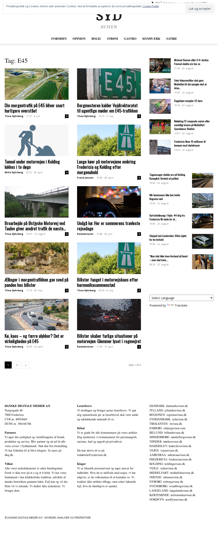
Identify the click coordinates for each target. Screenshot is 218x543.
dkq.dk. (9, 455)
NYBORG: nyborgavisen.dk (166, 482)
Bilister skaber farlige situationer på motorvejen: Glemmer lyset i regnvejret (109, 338)
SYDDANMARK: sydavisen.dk (168, 419)
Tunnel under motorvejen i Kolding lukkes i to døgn (32, 164)
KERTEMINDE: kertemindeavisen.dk (172, 495)
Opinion (79, 38)
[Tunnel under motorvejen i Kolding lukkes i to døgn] (37, 140)
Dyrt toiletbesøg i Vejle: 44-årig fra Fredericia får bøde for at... (167, 217)
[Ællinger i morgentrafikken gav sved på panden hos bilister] (37, 258)
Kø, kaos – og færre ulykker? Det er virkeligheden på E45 (34, 338)
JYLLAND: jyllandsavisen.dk (167, 410)
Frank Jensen (85, 177)
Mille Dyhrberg (14, 172)
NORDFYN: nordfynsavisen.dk (168, 499)
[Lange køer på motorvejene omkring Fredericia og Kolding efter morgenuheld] (109, 140)
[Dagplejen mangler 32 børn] (160, 106)
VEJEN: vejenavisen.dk (163, 450)
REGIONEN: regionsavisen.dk (167, 415)
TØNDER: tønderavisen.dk (165, 441)
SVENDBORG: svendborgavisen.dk (171, 486)
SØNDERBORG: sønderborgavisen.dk (172, 437)
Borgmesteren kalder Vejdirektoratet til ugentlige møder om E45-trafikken (107, 108)
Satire (171, 38)
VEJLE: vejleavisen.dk (163, 468)
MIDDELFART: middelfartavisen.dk (171, 473)
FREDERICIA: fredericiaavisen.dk (170, 459)
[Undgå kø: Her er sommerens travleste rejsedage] (109, 202)
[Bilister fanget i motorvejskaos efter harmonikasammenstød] (109, 258)
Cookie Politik (150, 6)
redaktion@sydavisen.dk (91, 455)
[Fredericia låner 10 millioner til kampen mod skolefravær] (160, 147)
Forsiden (59, 38)
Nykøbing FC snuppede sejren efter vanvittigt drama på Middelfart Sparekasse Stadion (192, 125)
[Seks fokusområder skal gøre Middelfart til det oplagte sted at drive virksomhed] (160, 86)
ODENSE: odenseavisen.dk (165, 477)
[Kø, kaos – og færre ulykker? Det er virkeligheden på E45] (37, 314)
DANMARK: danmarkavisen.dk (168, 406)
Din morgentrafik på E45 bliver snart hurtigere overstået (35, 108)
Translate (181, 305)
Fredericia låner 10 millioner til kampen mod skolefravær (190, 143)
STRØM (112, 38)
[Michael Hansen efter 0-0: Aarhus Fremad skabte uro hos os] (160, 65)
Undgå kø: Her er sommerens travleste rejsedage (108, 226)
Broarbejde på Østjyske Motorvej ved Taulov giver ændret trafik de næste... (35, 226)
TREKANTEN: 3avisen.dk (165, 424)
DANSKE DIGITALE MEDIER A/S (27, 406)
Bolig (96, 38)
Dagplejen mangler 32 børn (188, 101)
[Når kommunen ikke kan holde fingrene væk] (202, 200)
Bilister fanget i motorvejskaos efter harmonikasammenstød (107, 282)
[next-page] (25, 365)
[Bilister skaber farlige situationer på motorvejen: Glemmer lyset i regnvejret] (109, 314)
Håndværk (151, 38)
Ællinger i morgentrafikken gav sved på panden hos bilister (36, 282)
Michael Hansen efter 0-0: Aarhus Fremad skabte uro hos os (191, 62)
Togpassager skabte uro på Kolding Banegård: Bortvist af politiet (167, 176)
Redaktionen (85, 233)
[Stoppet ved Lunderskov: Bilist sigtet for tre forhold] (202, 241)
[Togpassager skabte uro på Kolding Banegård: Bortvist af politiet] (202, 180)
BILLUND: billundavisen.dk (166, 432)
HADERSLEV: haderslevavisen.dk (170, 446)
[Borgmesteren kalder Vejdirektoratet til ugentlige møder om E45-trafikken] (109, 84)
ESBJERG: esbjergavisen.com (167, 428)
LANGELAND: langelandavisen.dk (170, 490)
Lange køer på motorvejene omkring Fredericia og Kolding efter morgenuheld (106, 166)
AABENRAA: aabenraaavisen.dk (169, 455)
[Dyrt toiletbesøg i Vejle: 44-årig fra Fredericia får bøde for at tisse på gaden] (202, 221)
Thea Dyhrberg (14, 116)
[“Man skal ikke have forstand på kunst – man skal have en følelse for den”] (202, 261)
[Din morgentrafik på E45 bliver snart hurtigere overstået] (37, 84)
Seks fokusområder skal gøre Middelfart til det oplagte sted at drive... (190, 84)
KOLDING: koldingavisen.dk (167, 464)
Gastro (130, 38)
